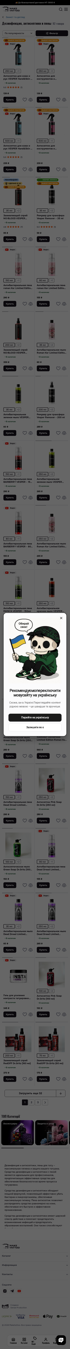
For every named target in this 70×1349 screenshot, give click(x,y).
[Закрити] (61, 618)
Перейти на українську (35, 717)
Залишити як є (35, 727)
